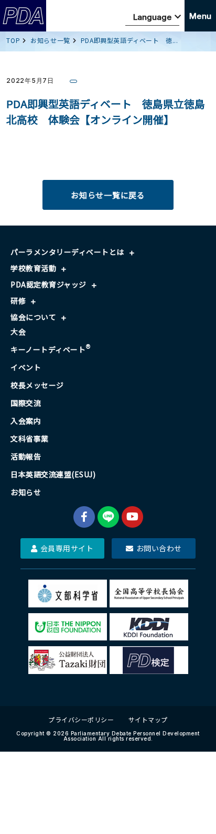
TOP (13, 40)
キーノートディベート (50, 349)
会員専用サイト (67, 548)
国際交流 (25, 403)
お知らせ (25, 492)
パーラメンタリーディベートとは (67, 252)
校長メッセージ (37, 385)
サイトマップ (148, 719)
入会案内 (25, 420)
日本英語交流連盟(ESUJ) (52, 474)
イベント (25, 367)
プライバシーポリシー (81, 719)
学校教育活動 (33, 268)
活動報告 (25, 456)
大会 (18, 331)
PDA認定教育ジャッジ (48, 284)
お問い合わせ (159, 548)
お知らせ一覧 (50, 40)
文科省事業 (29, 438)
